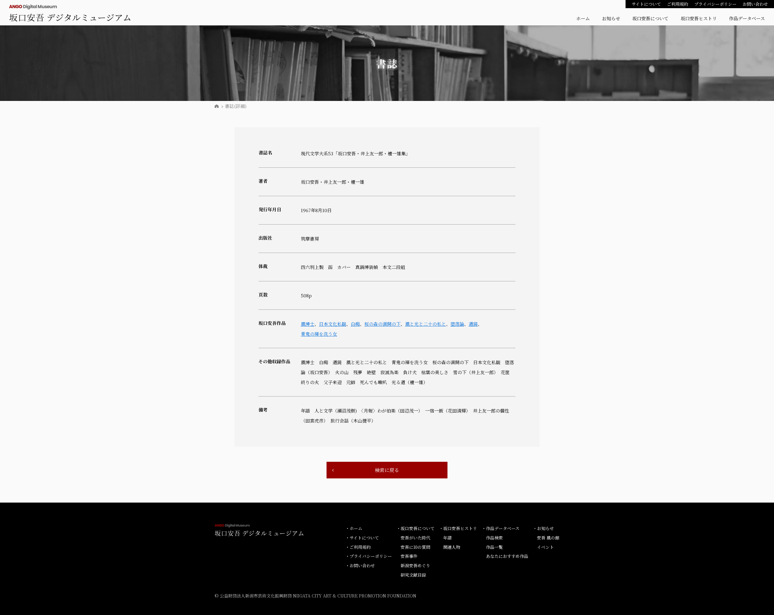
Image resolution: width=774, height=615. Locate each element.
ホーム (583, 18)
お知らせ (611, 18)
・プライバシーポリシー (368, 556)
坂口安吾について (650, 18)
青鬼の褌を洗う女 (319, 334)
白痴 (355, 324)
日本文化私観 (332, 324)
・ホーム (353, 528)
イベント (545, 547)
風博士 (307, 324)
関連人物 (451, 547)
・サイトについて (362, 538)
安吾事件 (409, 556)
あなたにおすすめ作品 (507, 556)
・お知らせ (543, 528)
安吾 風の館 (548, 538)
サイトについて (646, 4)
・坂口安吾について (415, 528)
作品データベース (747, 18)
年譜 (447, 538)
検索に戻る (387, 470)
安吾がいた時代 (415, 538)
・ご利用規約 (358, 547)
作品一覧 (494, 547)
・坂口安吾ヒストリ (458, 528)
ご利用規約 (677, 4)
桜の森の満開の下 (382, 324)
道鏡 (473, 324)
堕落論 (457, 324)
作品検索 (494, 538)
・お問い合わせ (360, 565)
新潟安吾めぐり (415, 565)
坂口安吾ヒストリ (699, 18)
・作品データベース (500, 528)
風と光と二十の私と (425, 324)
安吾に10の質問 (415, 547)
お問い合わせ (755, 4)
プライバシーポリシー (715, 4)
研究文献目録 (413, 575)
